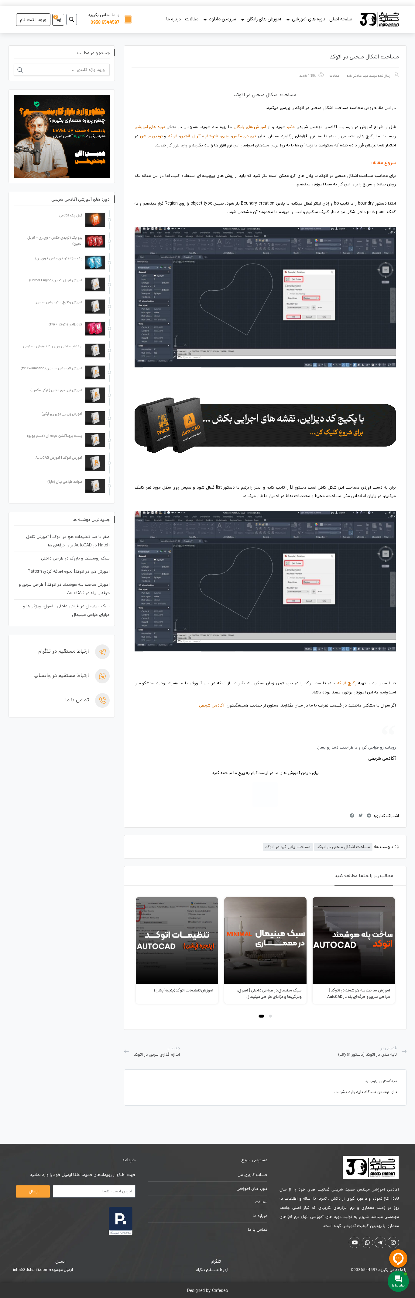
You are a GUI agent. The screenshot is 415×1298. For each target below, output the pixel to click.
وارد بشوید (345, 1092)
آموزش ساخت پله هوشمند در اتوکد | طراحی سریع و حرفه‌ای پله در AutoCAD (358, 994)
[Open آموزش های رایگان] (242, 19)
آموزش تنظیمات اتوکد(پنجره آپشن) (184, 991)
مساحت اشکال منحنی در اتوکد (343, 847)
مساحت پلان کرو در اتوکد (287, 847)
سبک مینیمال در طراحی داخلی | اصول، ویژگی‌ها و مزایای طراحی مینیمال (269, 994)
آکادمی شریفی (211, 705)
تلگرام (216, 1261)
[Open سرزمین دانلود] (205, 19)
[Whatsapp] (367, 1242)
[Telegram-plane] (380, 1242)
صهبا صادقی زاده (357, 75)
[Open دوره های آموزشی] (288, 19)
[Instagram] (265, 794)
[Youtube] (354, 1242)
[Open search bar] (71, 19)
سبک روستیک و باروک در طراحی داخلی (75, 558)
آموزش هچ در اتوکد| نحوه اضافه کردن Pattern (69, 571)
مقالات (334, 75)
